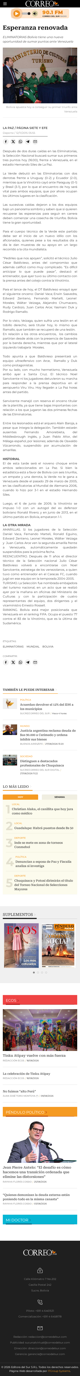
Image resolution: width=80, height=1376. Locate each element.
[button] (40, 76)
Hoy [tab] (20, 797)
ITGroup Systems (59, 1371)
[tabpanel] (21, 945)
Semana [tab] (60, 797)
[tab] (34, 972)
